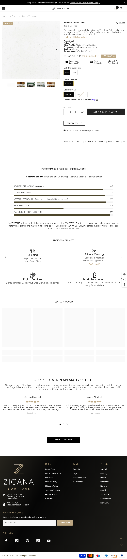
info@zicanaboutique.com (18, 505)
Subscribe (65, 522)
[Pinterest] (28, 540)
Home (4, 16)
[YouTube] (50, 540)
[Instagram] (18, 540)
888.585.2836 (12, 503)
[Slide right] (122, 257)
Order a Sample (74, 123)
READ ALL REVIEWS (63, 439)
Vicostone (74, 26)
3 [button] (66, 424)
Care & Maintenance (95, 142)
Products (15, 16)
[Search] (121, 8)
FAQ (125, 142)
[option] (63, 3)
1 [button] (60, 424)
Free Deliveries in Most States (70, 3)
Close (125, 3)
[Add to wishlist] (82, 112)
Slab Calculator (98, 62)
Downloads (114, 142)
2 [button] (63, 424)
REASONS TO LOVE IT (72, 142)
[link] (33, 257)
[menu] (3, 8)
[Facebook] (7, 540)
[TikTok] (39, 540)
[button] (7, 49)
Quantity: (67, 107)
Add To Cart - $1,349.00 (106, 112)
